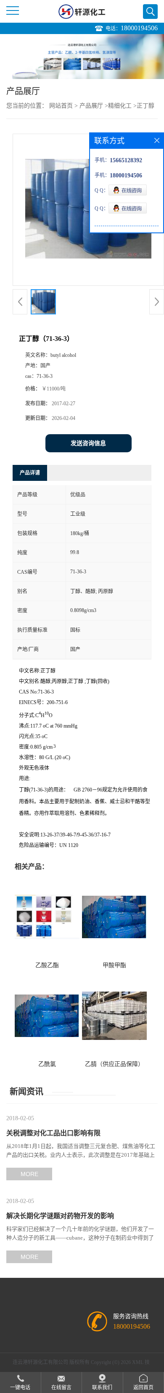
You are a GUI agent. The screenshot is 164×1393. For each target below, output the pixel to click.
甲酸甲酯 (114, 965)
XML (137, 1362)
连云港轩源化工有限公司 (40, 1362)
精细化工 (120, 106)
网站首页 (61, 106)
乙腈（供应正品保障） (114, 1064)
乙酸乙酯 (47, 965)
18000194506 (139, 28)
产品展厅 (91, 106)
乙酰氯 (47, 1064)
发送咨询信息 (88, 443)
